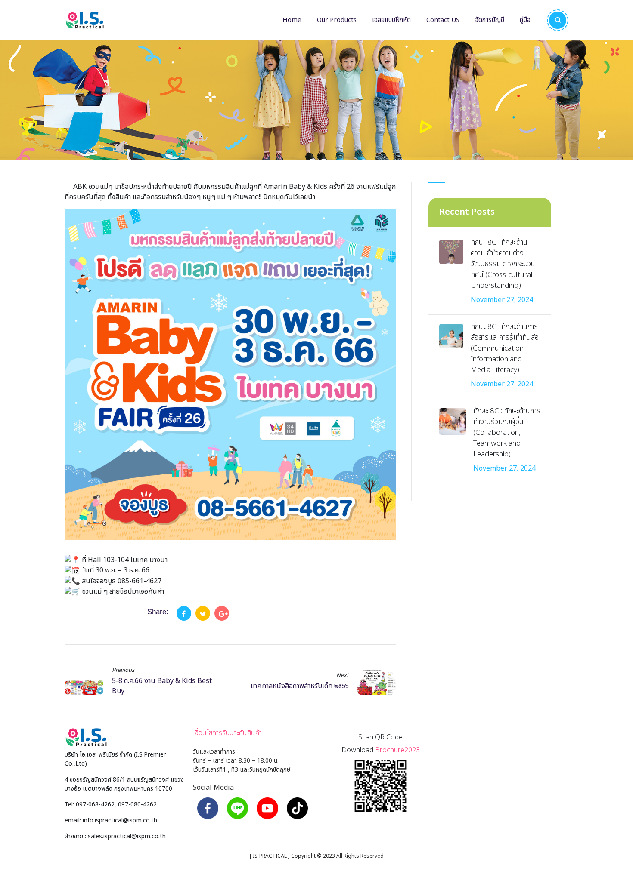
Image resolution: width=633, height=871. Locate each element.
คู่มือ (525, 20)
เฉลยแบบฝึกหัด (391, 20)
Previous (123, 670)
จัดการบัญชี (489, 20)
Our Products (337, 20)
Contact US (442, 20)
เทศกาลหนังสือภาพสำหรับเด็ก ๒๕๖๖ (300, 686)
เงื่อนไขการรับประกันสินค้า (227, 733)
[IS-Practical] (85, 20)
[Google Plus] (221, 613)
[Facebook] (184, 613)
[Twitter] (202, 613)
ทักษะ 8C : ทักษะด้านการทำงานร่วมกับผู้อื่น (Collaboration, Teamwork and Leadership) (506, 433)
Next (342, 675)
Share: (157, 612)
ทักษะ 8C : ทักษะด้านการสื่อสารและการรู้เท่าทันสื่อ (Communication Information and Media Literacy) (505, 348)
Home (291, 20)
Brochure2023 (397, 750)
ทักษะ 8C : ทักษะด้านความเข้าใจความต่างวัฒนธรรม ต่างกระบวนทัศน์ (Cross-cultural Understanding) (503, 264)
